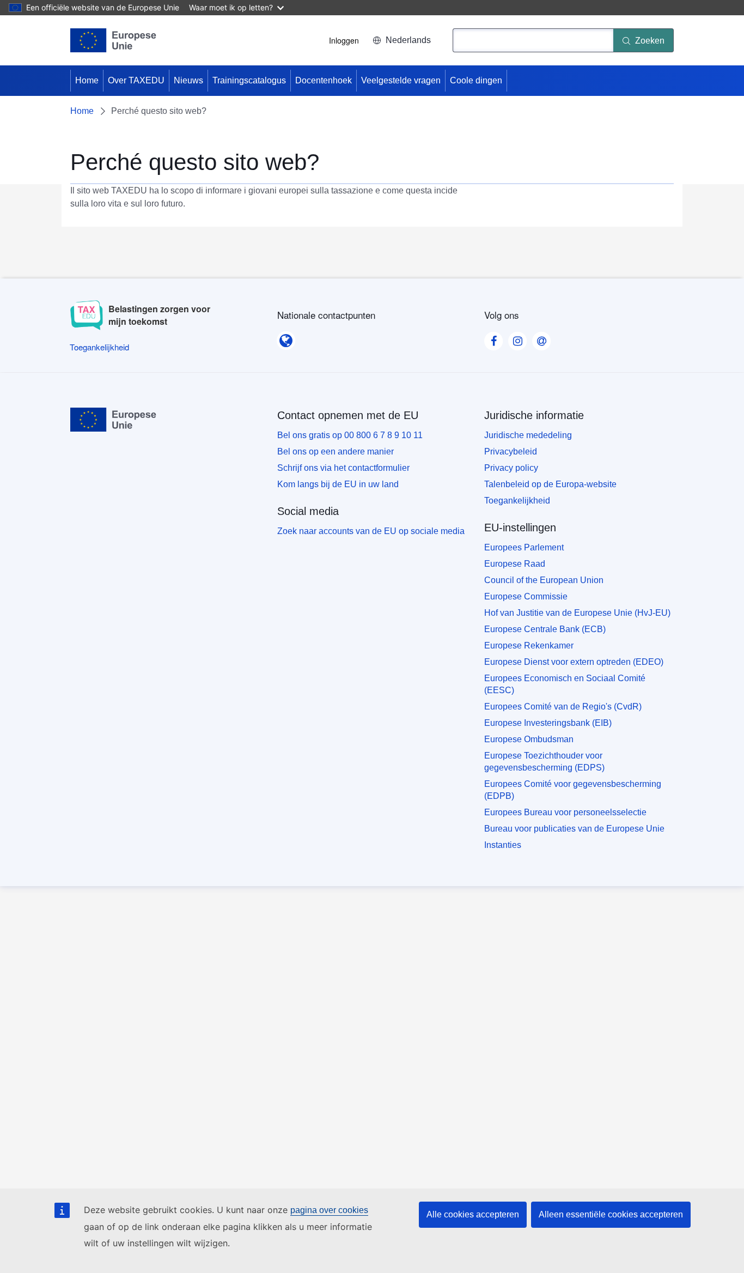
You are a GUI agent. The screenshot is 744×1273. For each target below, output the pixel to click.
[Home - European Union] (113, 40)
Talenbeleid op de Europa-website (550, 484)
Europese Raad (514, 563)
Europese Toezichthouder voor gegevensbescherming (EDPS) (544, 761)
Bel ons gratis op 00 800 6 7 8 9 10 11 (350, 435)
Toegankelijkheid (517, 500)
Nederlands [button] (408, 40)
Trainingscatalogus (249, 80)
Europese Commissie (526, 596)
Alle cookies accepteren (472, 1214)
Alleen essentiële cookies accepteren (611, 1214)
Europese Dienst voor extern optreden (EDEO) (573, 661)
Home (87, 80)
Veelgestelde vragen (401, 80)
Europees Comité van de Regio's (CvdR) (563, 706)
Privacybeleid (510, 451)
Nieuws (188, 80)
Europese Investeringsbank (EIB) (548, 723)
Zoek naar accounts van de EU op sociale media (371, 531)
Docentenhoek (323, 80)
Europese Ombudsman (529, 739)
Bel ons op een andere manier (335, 451)
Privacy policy (511, 467)
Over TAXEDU (136, 80)
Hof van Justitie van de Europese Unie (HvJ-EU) (577, 612)
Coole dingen (476, 80)
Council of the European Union (543, 580)
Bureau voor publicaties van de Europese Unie (574, 828)
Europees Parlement (524, 547)
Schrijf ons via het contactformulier (343, 467)
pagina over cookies (329, 1210)
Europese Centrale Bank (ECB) (545, 629)
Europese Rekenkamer (529, 645)
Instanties (502, 845)
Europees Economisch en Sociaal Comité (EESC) (564, 684)
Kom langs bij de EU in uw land (338, 484)
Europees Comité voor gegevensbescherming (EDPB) (572, 790)
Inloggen (344, 40)
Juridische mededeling (528, 435)
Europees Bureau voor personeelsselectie (565, 812)
